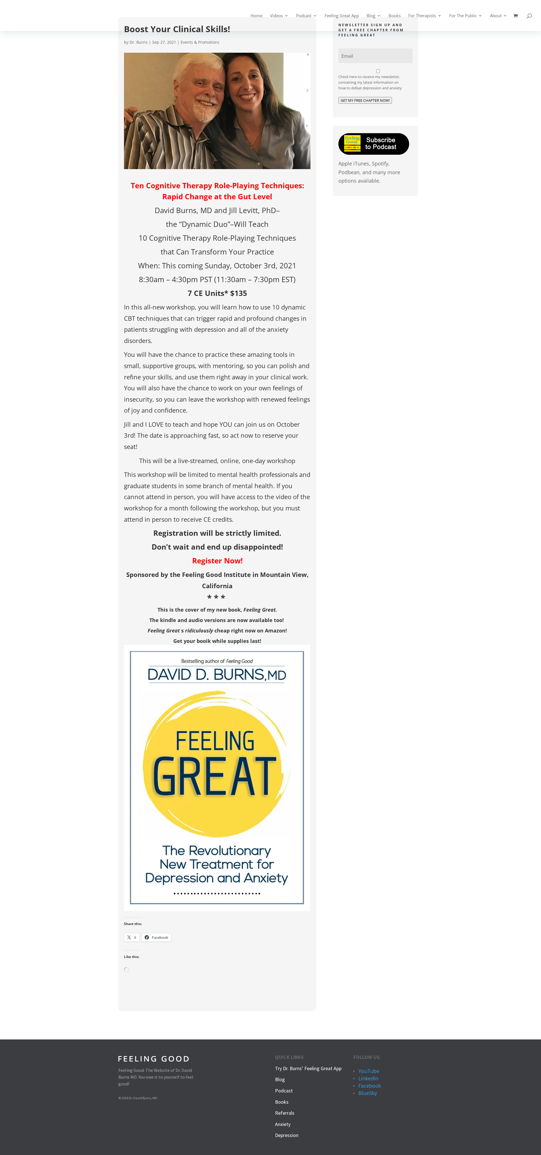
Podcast (303, 16)
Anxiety (283, 1124)
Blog (371, 16)
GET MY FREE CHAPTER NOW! (365, 100)
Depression (286, 1135)
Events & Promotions (200, 42)
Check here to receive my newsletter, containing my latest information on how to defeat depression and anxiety (370, 82)
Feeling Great (259, 609)
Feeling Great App (342, 16)
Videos (276, 16)
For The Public (463, 16)
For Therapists (422, 16)
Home (256, 16)
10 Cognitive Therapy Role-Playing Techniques (217, 238)
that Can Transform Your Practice (217, 252)
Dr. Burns (139, 42)
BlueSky (367, 1093)
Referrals (284, 1113)
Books (395, 16)
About (496, 16)
